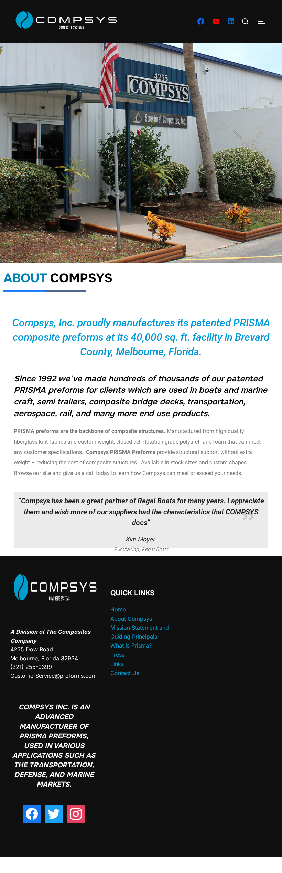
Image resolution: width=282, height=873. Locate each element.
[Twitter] (54, 814)
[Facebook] (201, 21)
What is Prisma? (131, 645)
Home (118, 609)
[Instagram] (76, 814)
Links (117, 664)
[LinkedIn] (231, 21)
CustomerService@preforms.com (53, 675)
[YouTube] (216, 21)
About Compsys (131, 618)
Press (117, 654)
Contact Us (124, 673)
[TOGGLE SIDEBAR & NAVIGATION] (264, 21)
